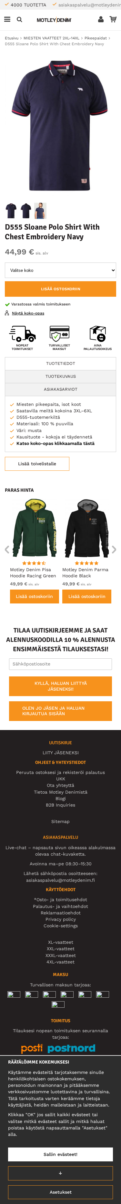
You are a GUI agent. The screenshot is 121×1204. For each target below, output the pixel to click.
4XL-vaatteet (60, 961)
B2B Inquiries (60, 805)
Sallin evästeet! (60, 1154)
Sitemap (60, 821)
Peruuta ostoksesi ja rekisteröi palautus (60, 772)
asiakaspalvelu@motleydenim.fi (60, 880)
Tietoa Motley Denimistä (60, 792)
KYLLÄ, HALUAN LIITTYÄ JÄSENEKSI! (61, 686)
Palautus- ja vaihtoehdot (60, 906)
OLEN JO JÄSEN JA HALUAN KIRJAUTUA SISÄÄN (53, 710)
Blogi (60, 798)
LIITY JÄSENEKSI (61, 752)
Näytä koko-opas (28, 313)
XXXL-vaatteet (60, 955)
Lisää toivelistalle (37, 463)
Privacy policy (60, 919)
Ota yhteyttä (60, 785)
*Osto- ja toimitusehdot (60, 899)
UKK (60, 778)
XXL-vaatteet (61, 948)
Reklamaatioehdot (61, 912)
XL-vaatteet (60, 942)
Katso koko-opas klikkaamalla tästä (55, 443)
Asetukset (61, 1192)
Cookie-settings (61, 925)
